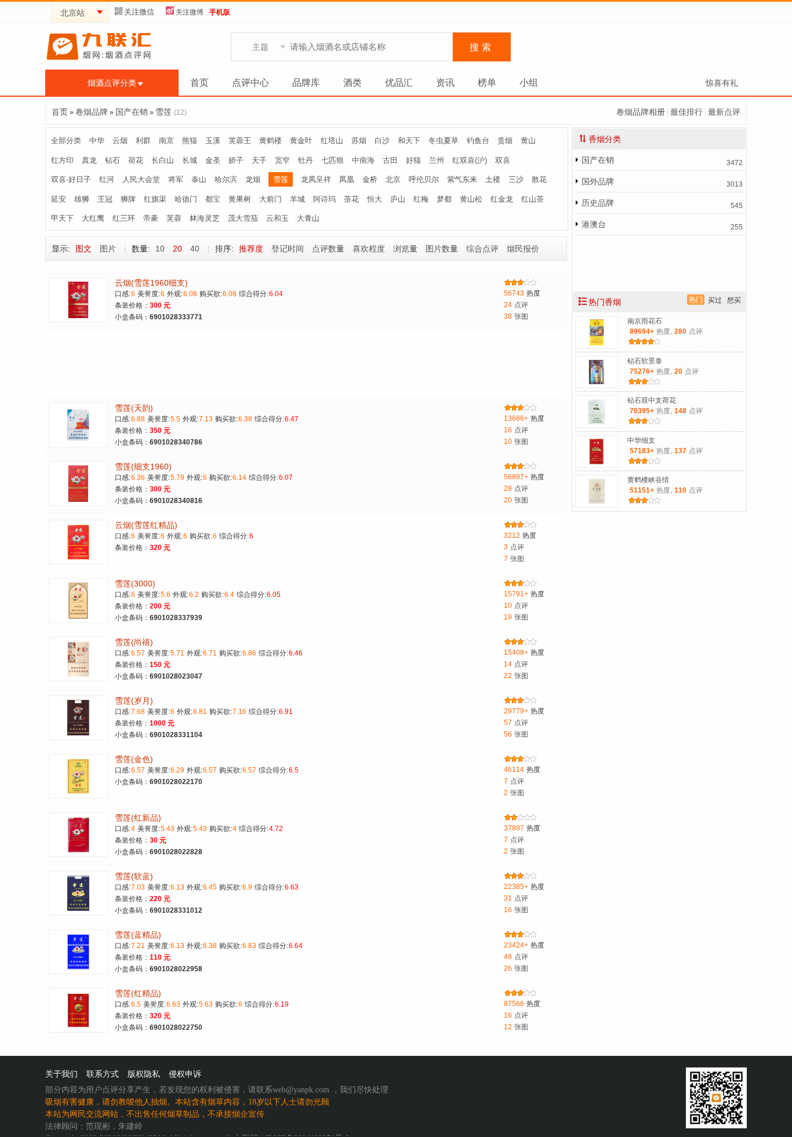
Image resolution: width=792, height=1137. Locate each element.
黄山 (528, 140)
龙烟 (252, 179)
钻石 (112, 160)
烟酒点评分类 (112, 83)
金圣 (212, 160)
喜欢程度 (369, 248)
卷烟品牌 (91, 111)
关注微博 (190, 12)
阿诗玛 (324, 199)
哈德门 (186, 199)
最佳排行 (686, 111)
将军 (175, 179)
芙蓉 (173, 218)
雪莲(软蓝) (134, 876)
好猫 (413, 160)
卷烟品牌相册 (640, 111)
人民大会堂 (141, 179)
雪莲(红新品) (138, 817)
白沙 (382, 140)
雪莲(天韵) (134, 408)
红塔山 (332, 140)
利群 (143, 140)
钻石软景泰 (644, 361)
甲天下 (62, 218)
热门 (696, 300)
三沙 (516, 179)
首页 (199, 83)
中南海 (363, 160)
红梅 (420, 199)
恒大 (374, 199)
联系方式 (102, 1074)
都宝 (212, 199)
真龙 (89, 160)
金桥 (369, 179)
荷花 (135, 160)
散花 (539, 179)
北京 (393, 179)
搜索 (482, 47)
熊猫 (189, 140)
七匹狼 (332, 160)
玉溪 (212, 140)
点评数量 (328, 248)
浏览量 (405, 248)
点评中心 (250, 83)
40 (194, 248)
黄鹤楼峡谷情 (648, 480)
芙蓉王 (239, 140)
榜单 (487, 83)
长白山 (162, 160)
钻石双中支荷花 (651, 400)
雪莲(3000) (135, 583)
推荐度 (251, 248)
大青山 (308, 218)
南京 (166, 140)
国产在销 (131, 111)
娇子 (236, 160)
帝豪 (150, 218)
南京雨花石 (644, 321)
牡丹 (305, 160)
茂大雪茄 (243, 218)
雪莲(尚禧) (134, 642)
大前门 (270, 199)
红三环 (123, 218)
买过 (715, 300)
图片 (108, 248)
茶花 (351, 199)
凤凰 (346, 179)
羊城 (297, 199)
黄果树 (239, 199)
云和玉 (277, 218)
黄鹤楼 (270, 140)
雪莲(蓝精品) (138, 934)
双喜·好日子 (71, 179)
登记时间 (287, 248)
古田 (390, 160)
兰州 (436, 160)
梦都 (444, 199)
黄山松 (471, 199)
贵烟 (505, 140)
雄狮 (81, 199)
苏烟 (358, 140)
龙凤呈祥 (316, 179)
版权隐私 (144, 1074)
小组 (528, 83)
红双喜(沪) (469, 160)
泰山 (198, 179)
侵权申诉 (185, 1074)
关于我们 (61, 1074)
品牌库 (306, 83)
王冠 (104, 199)
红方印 (62, 160)
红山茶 (532, 199)
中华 (96, 140)
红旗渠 (155, 199)
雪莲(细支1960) (143, 466)
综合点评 (482, 248)
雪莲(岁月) (134, 700)
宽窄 (282, 160)
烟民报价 (523, 248)
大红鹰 (93, 218)
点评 (516, 305)
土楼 (492, 179)
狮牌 (128, 199)
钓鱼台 (478, 140)
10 (160, 248)
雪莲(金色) (134, 759)
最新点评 (724, 111)
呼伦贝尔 (424, 179)
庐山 (397, 199)
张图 (516, 316)
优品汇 (399, 83)
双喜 (502, 160)
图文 (83, 248)
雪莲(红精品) (138, 993)
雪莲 (163, 111)
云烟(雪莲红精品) (146, 525)
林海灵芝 (205, 218)
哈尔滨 (226, 179)
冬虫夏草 (443, 140)
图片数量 (442, 248)
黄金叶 (301, 140)
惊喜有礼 (722, 83)
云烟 (120, 140)
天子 (259, 160)
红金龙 (502, 199)
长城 (189, 160)
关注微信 (139, 12)
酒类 (352, 83)
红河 (106, 179)
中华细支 (641, 440)
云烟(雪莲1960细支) (151, 282)
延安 (58, 199)
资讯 (445, 83)
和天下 (409, 140)
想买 (734, 300)
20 (177, 248)
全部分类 (66, 140)
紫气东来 (462, 179)
